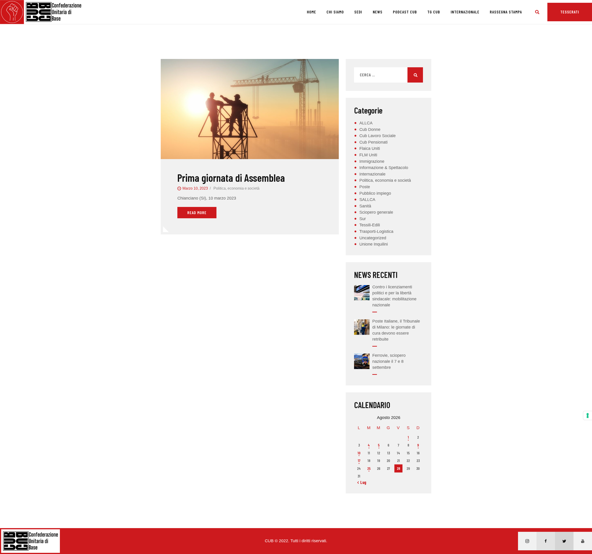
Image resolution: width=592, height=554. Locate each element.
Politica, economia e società (236, 188)
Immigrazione (371, 161)
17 (359, 460)
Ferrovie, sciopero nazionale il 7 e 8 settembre (389, 361)
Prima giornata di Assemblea (231, 177)
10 (359, 453)
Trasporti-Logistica (376, 231)
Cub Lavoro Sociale (377, 135)
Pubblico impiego (375, 193)
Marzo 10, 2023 (195, 188)
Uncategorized (372, 238)
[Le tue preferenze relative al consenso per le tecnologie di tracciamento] (587, 415)
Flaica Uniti (369, 148)
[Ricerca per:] (388, 75)
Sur (362, 218)
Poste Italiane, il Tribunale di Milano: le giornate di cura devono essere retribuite (396, 330)
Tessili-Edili (369, 225)
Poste (364, 187)
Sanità (365, 206)
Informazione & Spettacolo (383, 167)
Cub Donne (369, 129)
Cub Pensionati (373, 142)
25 (368, 468)
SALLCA (367, 199)
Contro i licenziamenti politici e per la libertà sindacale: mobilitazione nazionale (394, 296)
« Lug (362, 482)
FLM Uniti (368, 155)
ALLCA (366, 123)
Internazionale (372, 174)
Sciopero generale (376, 212)
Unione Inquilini (373, 244)
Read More (197, 212)
